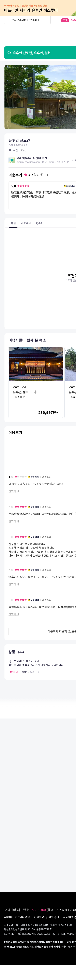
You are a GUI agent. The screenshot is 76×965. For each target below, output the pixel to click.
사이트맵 (39, 917)
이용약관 (53, 917)
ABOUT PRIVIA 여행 (17, 917)
